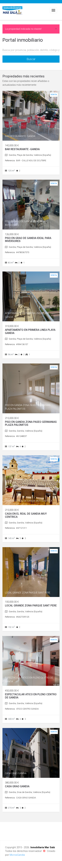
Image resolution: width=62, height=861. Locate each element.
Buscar (31, 59)
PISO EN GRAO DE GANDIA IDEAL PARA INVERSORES (28, 239)
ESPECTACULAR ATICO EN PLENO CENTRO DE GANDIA (31, 696)
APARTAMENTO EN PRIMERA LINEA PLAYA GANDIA (30, 331)
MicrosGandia (17, 854)
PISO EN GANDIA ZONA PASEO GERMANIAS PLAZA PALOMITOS (31, 423)
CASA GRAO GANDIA (17, 786)
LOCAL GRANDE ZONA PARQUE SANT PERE (31, 605)
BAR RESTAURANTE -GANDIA (22, 149)
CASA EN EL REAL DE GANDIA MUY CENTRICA (26, 515)
